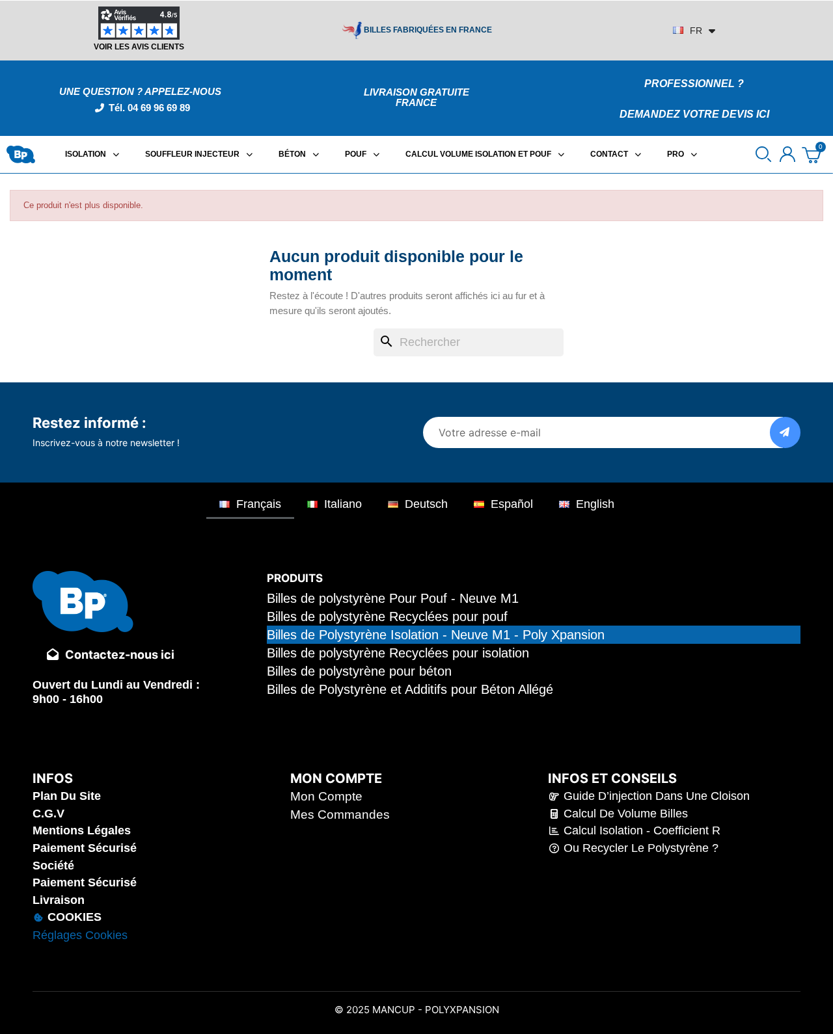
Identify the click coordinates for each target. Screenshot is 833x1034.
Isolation (85, 154)
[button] (763, 154)
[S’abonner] (785, 432)
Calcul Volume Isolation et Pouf (478, 154)
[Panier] (813, 154)
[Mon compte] (787, 154)
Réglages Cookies (80, 935)
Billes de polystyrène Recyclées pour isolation (398, 653)
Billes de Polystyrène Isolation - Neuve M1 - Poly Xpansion (436, 635)
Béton (292, 154)
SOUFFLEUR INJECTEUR (192, 154)
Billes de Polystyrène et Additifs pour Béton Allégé (410, 689)
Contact (609, 154)
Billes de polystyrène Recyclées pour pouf (387, 616)
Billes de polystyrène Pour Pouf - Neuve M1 (393, 598)
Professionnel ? (694, 83)
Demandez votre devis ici (694, 114)
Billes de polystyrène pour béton (359, 671)
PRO (675, 154)
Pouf (355, 154)
